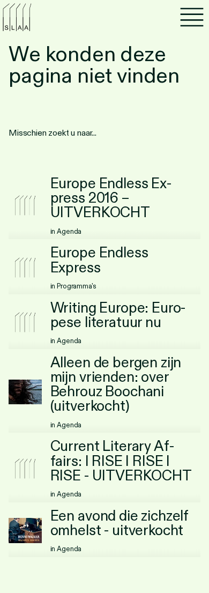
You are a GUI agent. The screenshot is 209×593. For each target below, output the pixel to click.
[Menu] (192, 17)
